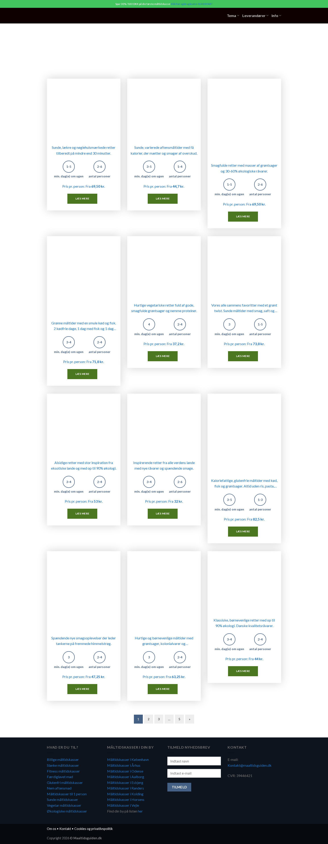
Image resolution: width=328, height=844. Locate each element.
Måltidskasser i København (128, 759)
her (140, 811)
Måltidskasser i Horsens (125, 799)
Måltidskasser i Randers (125, 788)
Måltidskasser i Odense (125, 771)
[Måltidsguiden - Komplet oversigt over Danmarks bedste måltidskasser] (74, 15)
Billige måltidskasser (63, 759)
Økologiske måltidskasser (67, 811)
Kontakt (65, 829)
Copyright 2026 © (74, 838)
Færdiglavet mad (60, 777)
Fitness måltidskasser (63, 771)
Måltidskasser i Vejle (123, 805)
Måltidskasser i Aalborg (125, 777)
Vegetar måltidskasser (64, 805)
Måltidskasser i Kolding (125, 794)
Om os (51, 829)
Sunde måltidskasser (62, 799)
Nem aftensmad (59, 788)
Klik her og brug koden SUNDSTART (192, 4)
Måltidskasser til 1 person (67, 794)
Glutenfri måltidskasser (65, 782)
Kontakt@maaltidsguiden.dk (250, 765)
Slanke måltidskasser (63, 765)
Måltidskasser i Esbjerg (125, 782)
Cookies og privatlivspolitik (93, 829)
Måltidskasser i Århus (123, 765)
